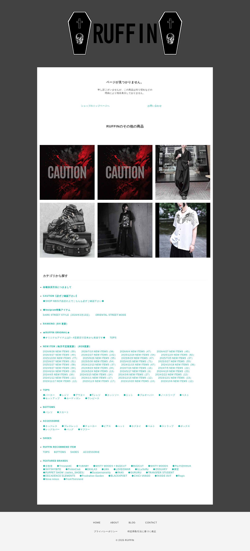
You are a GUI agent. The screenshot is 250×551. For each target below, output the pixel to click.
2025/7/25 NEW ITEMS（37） (177, 358)
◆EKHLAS (91, 469)
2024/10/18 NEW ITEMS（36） (179, 364)
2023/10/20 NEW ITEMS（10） (138, 381)
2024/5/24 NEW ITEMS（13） (98, 371)
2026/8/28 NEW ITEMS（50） (60, 351)
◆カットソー (112, 395)
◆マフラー (84, 429)
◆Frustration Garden (92, 476)
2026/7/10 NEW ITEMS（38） (98, 351)
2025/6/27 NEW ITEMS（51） (60, 361)
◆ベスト (184, 395)
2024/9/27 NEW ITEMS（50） (60, 368)
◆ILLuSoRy (142, 469)
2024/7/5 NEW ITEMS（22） (174, 368)
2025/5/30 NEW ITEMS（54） (98, 361)
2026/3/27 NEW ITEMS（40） (60, 355)
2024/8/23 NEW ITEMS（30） (98, 368)
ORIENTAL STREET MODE (111, 315)
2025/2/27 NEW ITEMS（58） (60, 364)
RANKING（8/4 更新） (56, 323)
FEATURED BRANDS (55, 461)
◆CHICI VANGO (141, 476)
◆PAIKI (119, 472)
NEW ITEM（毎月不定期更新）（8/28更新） (67, 346)
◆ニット (128, 395)
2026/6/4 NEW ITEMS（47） (136, 351)
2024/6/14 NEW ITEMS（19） (60, 371)
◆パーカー (49, 395)
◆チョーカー (90, 426)
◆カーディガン (72, 398)
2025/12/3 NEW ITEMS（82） (178, 355)
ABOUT (114, 522)
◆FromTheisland (73, 479)
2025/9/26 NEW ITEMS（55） (100, 358)
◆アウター (79, 395)
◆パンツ (48, 412)
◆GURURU (134, 472)
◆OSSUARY (160, 469)
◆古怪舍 (48, 466)
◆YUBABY (82, 466)
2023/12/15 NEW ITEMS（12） (136, 378)
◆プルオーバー (145, 395)
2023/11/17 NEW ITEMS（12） (60, 381)
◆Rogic (180, 476)
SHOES (47, 438)
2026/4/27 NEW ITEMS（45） (174, 351)
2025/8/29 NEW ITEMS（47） (138, 358)
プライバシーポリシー (106, 531)
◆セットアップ (51, 398)
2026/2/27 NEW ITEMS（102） (99, 355)
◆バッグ (69, 429)
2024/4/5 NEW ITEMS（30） (59, 374)
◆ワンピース (92, 398)
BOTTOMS (49, 407)
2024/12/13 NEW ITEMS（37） (99, 364)
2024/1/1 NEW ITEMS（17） (97, 378)
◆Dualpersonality (100, 472)
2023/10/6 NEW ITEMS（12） (178, 381)
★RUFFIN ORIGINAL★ (56, 332)
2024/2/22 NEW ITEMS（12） (172, 374)
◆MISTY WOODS (158, 466)
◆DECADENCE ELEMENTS (59, 476)
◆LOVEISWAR (121, 469)
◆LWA (105, 469)
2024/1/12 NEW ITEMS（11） (60, 378)
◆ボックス (184, 426)
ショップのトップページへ (95, 106)
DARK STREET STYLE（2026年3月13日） (67, 315)
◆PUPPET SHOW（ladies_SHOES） (64, 472)
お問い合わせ (155, 106)
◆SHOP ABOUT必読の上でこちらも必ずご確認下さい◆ (73, 301)
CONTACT (151, 522)
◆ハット (120, 426)
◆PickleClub (73, 469)
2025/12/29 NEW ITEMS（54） (139, 355)
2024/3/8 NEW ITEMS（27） (134, 374)
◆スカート (63, 412)
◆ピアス (106, 426)
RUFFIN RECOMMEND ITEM (59, 447)
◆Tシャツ (94, 395)
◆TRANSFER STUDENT (160, 472)
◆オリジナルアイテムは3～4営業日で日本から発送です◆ (74, 337)
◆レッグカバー (51, 429)
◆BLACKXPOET (117, 476)
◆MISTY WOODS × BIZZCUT (109, 466)
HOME (96, 522)
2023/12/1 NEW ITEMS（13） (175, 378)
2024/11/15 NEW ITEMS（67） (139, 364)
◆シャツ (64, 395)
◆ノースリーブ (166, 395)
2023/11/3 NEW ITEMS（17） (100, 381)
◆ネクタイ (135, 426)
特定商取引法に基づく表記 (142, 531)
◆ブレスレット (70, 426)
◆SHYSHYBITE (52, 469)
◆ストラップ (166, 426)
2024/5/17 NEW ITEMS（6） (136, 371)
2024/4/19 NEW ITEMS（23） (174, 371)
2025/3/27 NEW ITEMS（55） (175, 361)
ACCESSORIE (51, 421)
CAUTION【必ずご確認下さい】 (60, 296)
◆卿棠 (175, 469)
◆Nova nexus (51, 479)
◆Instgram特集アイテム (56, 310)
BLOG (132, 522)
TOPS (113, 337)
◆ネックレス (50, 426)
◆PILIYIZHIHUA (181, 466)
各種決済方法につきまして (57, 287)
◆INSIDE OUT (163, 476)
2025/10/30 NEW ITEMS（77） (61, 358)
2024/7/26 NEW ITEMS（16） (137, 368)
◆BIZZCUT (137, 466)
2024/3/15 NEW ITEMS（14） (97, 374)
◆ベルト (150, 426)
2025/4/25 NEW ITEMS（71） (137, 361)
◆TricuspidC (64, 466)
